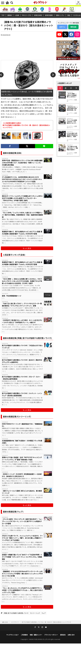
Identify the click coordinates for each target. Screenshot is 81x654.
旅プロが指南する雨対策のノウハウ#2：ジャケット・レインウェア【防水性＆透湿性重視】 (22, 394)
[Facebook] (10, 146)
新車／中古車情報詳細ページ (11, 296)
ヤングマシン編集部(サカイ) (72, 127)
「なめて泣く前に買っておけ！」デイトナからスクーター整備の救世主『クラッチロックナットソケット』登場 (22, 304)
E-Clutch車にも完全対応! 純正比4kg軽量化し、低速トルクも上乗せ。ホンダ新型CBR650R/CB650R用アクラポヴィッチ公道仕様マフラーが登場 (72, 135)
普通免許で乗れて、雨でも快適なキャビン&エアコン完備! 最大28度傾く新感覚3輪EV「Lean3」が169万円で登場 (22, 232)
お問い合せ (71, 635)
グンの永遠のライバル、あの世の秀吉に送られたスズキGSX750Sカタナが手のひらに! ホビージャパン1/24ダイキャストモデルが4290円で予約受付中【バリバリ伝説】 (22, 179)
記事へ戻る (78, 4)
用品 (68, 15)
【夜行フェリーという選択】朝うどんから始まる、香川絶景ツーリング (22, 492)
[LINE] (44, 146)
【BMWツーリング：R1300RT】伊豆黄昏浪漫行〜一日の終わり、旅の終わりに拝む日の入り (22, 475)
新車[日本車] (38, 15)
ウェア (44, 613)
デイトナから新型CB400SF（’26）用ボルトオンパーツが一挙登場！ (72, 121)
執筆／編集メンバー (36, 635)
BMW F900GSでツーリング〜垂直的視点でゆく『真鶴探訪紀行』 (22, 425)
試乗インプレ (60, 15)
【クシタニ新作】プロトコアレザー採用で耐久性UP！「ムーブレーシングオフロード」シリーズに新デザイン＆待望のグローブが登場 (22, 521)
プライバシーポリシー (51, 635)
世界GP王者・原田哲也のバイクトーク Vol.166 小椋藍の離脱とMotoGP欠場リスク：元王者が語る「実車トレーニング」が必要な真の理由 (22, 162)
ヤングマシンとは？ (12, 635)
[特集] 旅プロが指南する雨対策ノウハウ (16, 613)
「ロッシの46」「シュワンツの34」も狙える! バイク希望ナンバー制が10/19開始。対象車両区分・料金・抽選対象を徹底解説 (22, 215)
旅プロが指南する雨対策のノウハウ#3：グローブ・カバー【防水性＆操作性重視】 (21, 378)
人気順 (17, 15)
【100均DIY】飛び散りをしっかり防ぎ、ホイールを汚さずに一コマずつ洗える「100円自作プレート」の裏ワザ (22, 321)
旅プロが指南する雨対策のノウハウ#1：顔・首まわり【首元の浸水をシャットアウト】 (46, 622)
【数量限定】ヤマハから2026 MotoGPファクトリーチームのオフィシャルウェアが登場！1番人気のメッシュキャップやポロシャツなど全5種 (22, 573)
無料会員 (73, 27)
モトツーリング (35, 613)
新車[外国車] (49, 15)
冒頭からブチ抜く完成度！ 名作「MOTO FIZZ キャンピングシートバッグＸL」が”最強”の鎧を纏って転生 (22, 458)
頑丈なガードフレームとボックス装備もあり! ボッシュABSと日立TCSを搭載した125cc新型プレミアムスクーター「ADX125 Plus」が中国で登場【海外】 (22, 198)
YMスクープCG (26, 15)
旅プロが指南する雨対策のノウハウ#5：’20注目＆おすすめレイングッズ (22, 346)
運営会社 (63, 635)
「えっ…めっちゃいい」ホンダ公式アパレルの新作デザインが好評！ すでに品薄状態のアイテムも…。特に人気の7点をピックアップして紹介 (22, 590)
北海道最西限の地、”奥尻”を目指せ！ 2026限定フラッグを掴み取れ (22, 442)
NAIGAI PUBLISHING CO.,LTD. (38, 639)
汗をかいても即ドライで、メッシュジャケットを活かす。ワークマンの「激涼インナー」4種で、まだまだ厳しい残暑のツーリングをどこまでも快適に (22, 538)
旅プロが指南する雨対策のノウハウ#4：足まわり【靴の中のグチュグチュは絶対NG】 (22, 361)
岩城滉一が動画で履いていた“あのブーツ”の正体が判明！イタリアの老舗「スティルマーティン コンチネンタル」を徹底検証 (22, 557)
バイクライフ (15, 622)
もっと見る (27, 248)
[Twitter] (27, 146)
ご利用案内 (24, 635)
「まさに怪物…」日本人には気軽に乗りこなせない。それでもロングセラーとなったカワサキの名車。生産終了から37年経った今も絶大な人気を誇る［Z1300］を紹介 (22, 281)
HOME (6, 622)
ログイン (62, 27)
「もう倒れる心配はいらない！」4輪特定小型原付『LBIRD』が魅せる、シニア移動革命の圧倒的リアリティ (72, 148)
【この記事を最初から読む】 (26, 125)
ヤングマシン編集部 (72, 100)
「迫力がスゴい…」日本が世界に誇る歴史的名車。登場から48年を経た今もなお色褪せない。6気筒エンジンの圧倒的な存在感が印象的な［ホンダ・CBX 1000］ (72, 108)
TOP (3, 15)
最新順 (9, 15)
